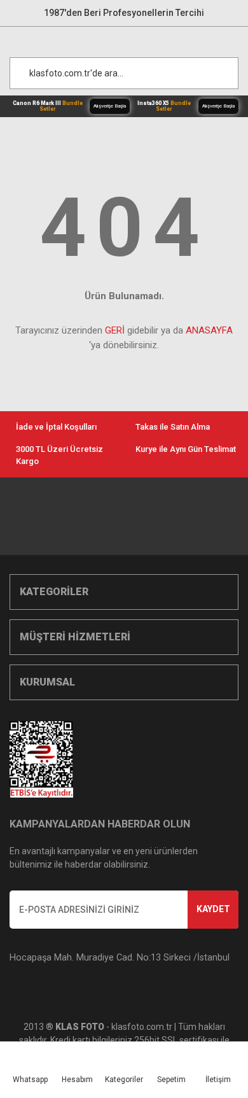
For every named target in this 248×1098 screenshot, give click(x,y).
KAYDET (213, 909)
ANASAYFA (209, 330)
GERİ (115, 330)
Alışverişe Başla (109, 106)
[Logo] (130, 39)
